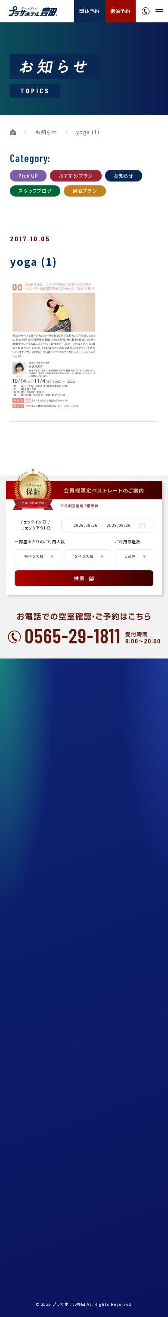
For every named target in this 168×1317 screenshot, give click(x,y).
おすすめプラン (76, 175)
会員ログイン (39, 1117)
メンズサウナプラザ (46, 769)
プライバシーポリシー (48, 962)
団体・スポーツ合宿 (46, 865)
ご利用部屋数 (127, 542)
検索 (79, 578)
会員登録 (34, 1097)
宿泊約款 (34, 982)
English (133, 1169)
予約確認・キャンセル (47, 1136)
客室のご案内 (39, 730)
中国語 (130, 1179)
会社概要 (34, 904)
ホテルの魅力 (39, 711)
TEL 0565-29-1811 (48, 1234)
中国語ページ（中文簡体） (53, 1020)
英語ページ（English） (49, 1001)
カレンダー (36, 1078)
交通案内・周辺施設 (46, 827)
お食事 (31, 749)
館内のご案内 (39, 807)
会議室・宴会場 (41, 885)
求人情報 (34, 943)
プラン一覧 (36, 691)
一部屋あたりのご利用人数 (40, 542)
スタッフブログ (35, 190)
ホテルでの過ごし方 (46, 846)
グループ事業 (38, 923)
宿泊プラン (84, 190)
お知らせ (46, 131)
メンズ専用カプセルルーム (53, 788)
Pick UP (28, 175)
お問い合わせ (39, 1058)
